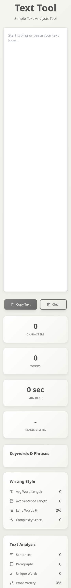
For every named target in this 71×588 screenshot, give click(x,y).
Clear (56, 304)
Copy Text (23, 304)
